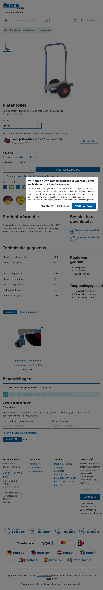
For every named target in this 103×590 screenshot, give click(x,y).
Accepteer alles (83, 206)
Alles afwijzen (47, 206)
